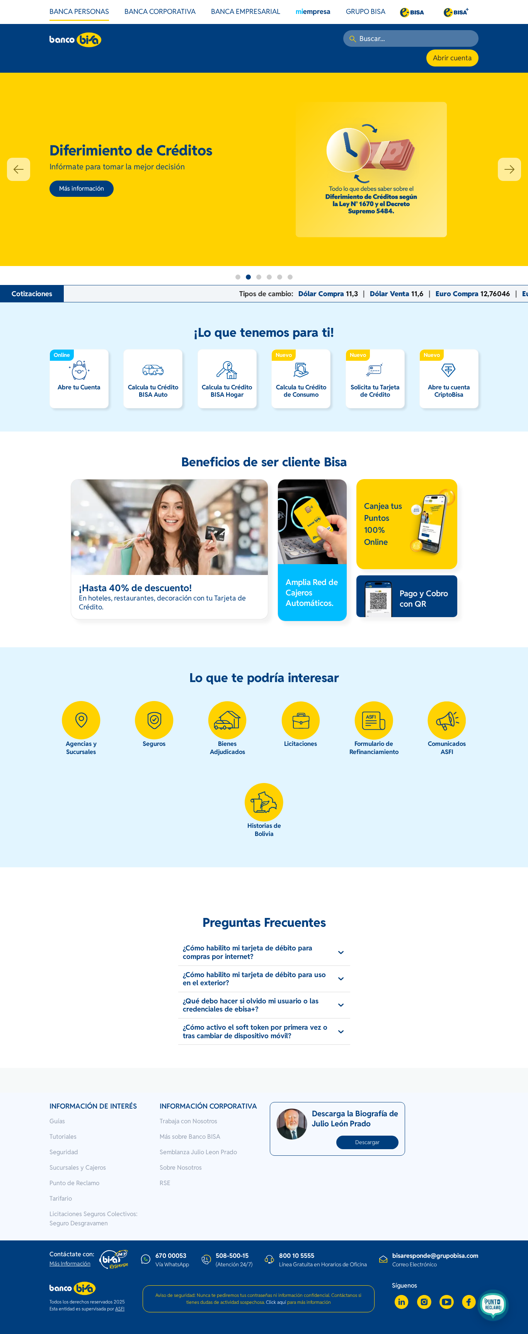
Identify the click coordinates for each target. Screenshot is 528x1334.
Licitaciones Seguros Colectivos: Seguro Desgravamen (93, 1218)
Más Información (69, 1263)
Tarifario (60, 1198)
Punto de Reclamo (74, 1183)
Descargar (367, 1142)
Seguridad (63, 1152)
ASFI (119, 1309)
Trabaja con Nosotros (188, 1121)
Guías (57, 1121)
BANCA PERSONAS (79, 11)
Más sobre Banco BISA (190, 1137)
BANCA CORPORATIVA (160, 11)
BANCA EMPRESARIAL (245, 11)
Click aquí (276, 1302)
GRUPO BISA (365, 11)
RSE (165, 1183)
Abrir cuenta (452, 57)
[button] (18, 169)
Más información (81, 188)
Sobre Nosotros (181, 1167)
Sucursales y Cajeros (77, 1167)
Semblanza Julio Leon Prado (198, 1152)
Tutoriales (63, 1137)
